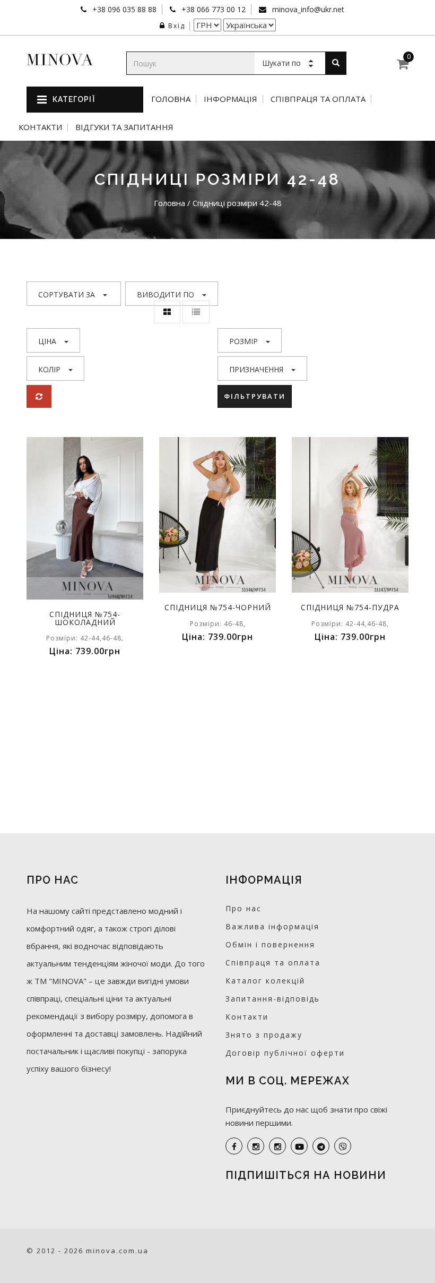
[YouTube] (299, 1145)
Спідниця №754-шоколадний (84, 618)
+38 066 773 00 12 (212, 9)
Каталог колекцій (265, 981)
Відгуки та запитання (124, 127)
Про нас (243, 908)
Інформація (230, 99)
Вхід (176, 25)
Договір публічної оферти (285, 1053)
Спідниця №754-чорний (217, 607)
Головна (170, 99)
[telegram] (320, 1145)
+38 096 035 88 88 (123, 9)
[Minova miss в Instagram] (277, 1145)
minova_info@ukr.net (307, 9)
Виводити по (165, 294)
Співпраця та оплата (318, 99)
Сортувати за (66, 294)
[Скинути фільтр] (39, 396)
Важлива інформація (272, 926)
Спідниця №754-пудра (350, 607)
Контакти (40, 127)
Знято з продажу (263, 1035)
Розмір (243, 341)
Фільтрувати (254, 396)
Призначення (256, 369)
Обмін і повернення (270, 944)
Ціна (47, 341)
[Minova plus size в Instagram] (255, 1145)
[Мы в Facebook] (233, 1145)
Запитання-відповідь (272, 999)
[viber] (342, 1145)
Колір (49, 369)
